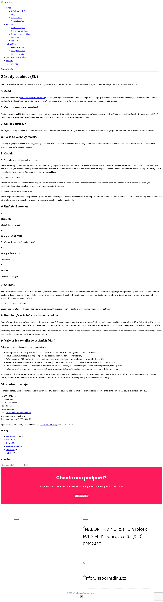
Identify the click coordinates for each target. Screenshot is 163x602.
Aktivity (9, 24)
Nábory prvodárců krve (21, 34)
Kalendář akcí (11, 44)
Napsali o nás (16, 18)
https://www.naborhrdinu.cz (32, 97)
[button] (7, 69)
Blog (13, 14)
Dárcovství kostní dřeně (16, 57)
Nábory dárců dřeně (19, 31)
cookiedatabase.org (48, 424)
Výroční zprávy (17, 21)
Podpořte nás (12, 64)
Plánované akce (17, 47)
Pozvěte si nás (17, 54)
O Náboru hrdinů (18, 11)
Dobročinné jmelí (18, 27)
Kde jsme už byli (18, 51)
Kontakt (9, 60)
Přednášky (15, 37)
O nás (8, 8)
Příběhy (14, 41)
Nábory (9, 440)
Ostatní (9, 443)
